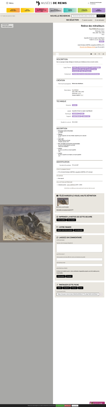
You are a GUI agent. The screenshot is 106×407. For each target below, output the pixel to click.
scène (74, 67)
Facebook (66, 288)
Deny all (68, 405)
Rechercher (101, 16)
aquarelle (75, 113)
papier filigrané (76, 116)
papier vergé (86, 116)
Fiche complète (71, 220)
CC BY (67, 207)
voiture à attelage (95, 67)
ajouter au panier (88, 20)
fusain (81, 113)
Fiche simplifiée (61, 220)
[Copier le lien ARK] (101, 294)
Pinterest (74, 288)
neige (82, 71)
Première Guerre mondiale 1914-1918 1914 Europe (86, 74)
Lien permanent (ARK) (60, 291)
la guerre (88, 71)
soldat (82, 69)
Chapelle (70, 10)
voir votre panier (100, 20)
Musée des (13, 10)
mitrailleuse (76, 69)
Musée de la (41, 10)
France (79, 93)
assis (94, 69)
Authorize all (60, 405)
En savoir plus (92, 3)
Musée (27, 10)
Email (80, 288)
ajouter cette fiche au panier (65, 230)
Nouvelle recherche (60, 16)
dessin (101, 41)
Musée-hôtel (84, 10)
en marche (75, 71)
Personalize (75, 405)
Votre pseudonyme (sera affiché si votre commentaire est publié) (70, 257)
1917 (82, 95)
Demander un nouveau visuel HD (64, 210)
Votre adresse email (60, 262)
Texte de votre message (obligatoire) (64, 243)
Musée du (56, 10)
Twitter (59, 288)
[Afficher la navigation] (7, 3)
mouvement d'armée (84, 67)
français (89, 69)
